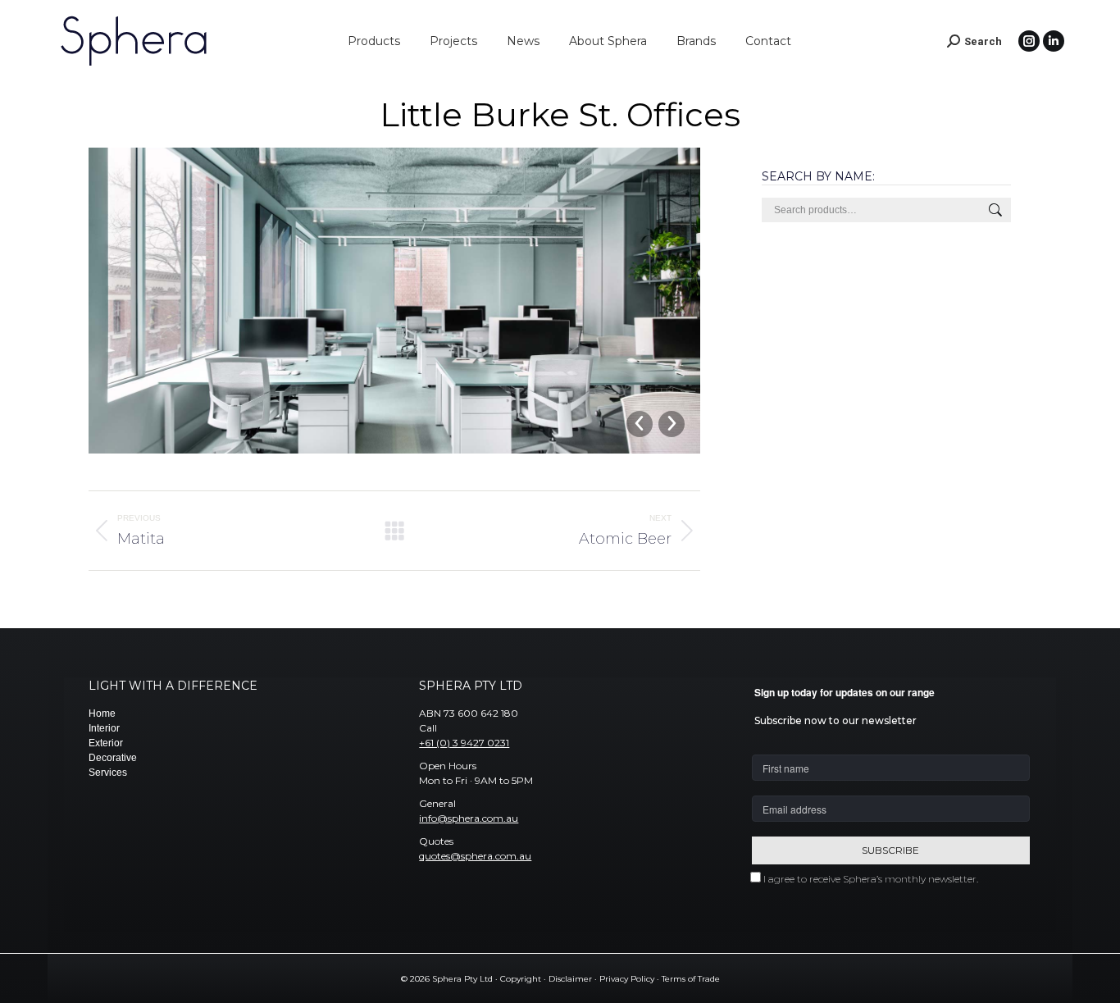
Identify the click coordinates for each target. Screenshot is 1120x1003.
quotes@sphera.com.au (475, 856)
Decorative (113, 758)
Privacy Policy (626, 978)
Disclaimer (570, 978)
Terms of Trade (691, 978)
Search (994, 210)
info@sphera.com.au (468, 818)
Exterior (106, 743)
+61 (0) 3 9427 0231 (464, 742)
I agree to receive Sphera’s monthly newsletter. (870, 879)
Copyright (520, 978)
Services (108, 772)
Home (102, 713)
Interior (104, 728)
